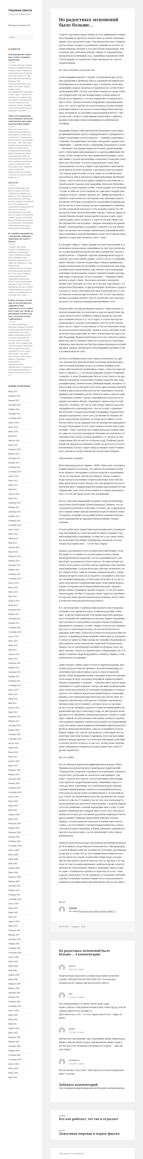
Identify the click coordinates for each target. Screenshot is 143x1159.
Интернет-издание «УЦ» (19, 25)
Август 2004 (13, 1064)
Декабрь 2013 (14, 565)
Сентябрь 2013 (14, 578)
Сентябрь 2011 (14, 685)
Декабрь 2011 (14, 672)
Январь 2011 (13, 721)
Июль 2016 (13, 427)
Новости (15, 49)
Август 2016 (13, 422)
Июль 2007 (13, 908)
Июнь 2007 (13, 912)
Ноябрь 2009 (13, 783)
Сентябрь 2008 (14, 845)
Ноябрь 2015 (13, 462)
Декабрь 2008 (14, 832)
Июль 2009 (13, 801)
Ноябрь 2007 (13, 890)
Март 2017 (13, 391)
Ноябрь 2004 (13, 1050)
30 (84, 926)
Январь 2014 (13, 560)
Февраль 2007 (14, 930)
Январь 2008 (13, 881)
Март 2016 (13, 445)
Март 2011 (13, 712)
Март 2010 (13, 765)
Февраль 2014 (14, 556)
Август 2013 (13, 583)
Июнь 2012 (13, 645)
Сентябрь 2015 (14, 471)
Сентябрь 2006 (14, 952)
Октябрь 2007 (14, 894)
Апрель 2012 (14, 654)
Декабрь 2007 (14, 886)
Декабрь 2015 (14, 458)
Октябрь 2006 (14, 948)
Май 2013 (12, 596)
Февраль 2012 (14, 663)
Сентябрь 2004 (14, 1059)
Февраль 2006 (14, 984)
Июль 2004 (13, 1068)
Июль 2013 (13, 587)
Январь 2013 (13, 614)
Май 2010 (12, 756)
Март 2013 (13, 605)
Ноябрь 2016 (13, 409)
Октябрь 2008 (14, 841)
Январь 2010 (13, 774)
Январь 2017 (13, 400)
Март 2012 (13, 658)
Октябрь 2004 (14, 1055)
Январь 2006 (13, 988)
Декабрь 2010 (14, 725)
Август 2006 (13, 957)
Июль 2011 (13, 694)
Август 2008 (13, 850)
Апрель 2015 (14, 494)
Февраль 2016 (14, 449)
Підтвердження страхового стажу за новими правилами (20, 57)
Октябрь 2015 (14, 467)
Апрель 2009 (14, 814)
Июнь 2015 (13, 485)
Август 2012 (13, 636)
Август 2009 (13, 796)
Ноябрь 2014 (13, 516)
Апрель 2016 (14, 440)
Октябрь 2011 (14, 681)
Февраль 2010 (14, 770)
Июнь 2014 (13, 538)
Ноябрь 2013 (13, 569)
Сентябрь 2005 (14, 1006)
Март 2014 (13, 552)
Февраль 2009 (14, 823)
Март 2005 (13, 1033)
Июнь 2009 (13, 805)
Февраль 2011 (14, 716)
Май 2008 (12, 863)
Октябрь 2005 (14, 1001)
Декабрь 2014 (14, 511)
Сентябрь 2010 (14, 739)
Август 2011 (13, 690)
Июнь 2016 (13, 431)
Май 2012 (12, 650)
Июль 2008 (13, 854)
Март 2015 (13, 498)
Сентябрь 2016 (14, 418)
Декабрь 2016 (14, 405)
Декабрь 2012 (14, 618)
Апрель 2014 (14, 547)
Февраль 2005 (14, 1037)
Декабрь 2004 (14, 1046)
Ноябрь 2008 (13, 837)
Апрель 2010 (14, 761)
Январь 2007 (13, 935)
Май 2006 (12, 970)
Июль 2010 (13, 748)
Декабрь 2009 (14, 779)
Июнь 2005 (13, 1019)
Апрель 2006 (14, 975)
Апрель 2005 (14, 1028)
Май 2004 (12, 1077)
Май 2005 (12, 1024)
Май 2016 (12, 436)
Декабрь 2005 (14, 992)
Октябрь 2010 (14, 734)
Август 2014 (13, 529)
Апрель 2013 (14, 601)
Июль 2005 (13, 1015)
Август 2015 (13, 476)
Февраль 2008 (14, 877)
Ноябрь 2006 (13, 943)
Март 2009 (13, 819)
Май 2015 (12, 489)
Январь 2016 (13, 454)
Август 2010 (13, 743)
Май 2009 (12, 810)
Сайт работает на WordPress (71, 1153)
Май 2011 (12, 703)
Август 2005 (13, 1010)
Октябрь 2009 (14, 788)
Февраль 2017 (14, 396)
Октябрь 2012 (14, 627)
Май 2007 (12, 917)
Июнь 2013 (13, 592)
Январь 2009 (13, 828)
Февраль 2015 (14, 503)
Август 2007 (13, 903)
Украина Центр (20, 10)
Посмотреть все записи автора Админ (95, 911)
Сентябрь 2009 (14, 792)
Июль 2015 (13, 480)
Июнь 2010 (13, 752)
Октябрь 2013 (14, 574)
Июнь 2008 (13, 859)
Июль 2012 (13, 641)
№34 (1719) (13, 182)
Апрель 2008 (14, 868)
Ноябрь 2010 (13, 730)
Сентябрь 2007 (14, 899)
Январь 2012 (13, 667)
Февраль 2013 (14, 609)
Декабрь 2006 (14, 939)
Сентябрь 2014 (14, 525)
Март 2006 (13, 979)
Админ (76, 926)
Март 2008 (13, 872)
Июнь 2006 (13, 966)
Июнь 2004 (13, 1073)
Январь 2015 (13, 507)
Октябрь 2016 (14, 413)
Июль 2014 (13, 534)
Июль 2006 (13, 961)
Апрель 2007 (14, 921)
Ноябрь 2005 (13, 997)
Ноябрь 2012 (13, 623)
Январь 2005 (13, 1041)
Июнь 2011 (13, 699)
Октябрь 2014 (14, 520)
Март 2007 (13, 926)
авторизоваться (116, 1088)
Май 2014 (12, 543)
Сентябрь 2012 (14, 632)
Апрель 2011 (14, 707)
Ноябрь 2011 (13, 676)
